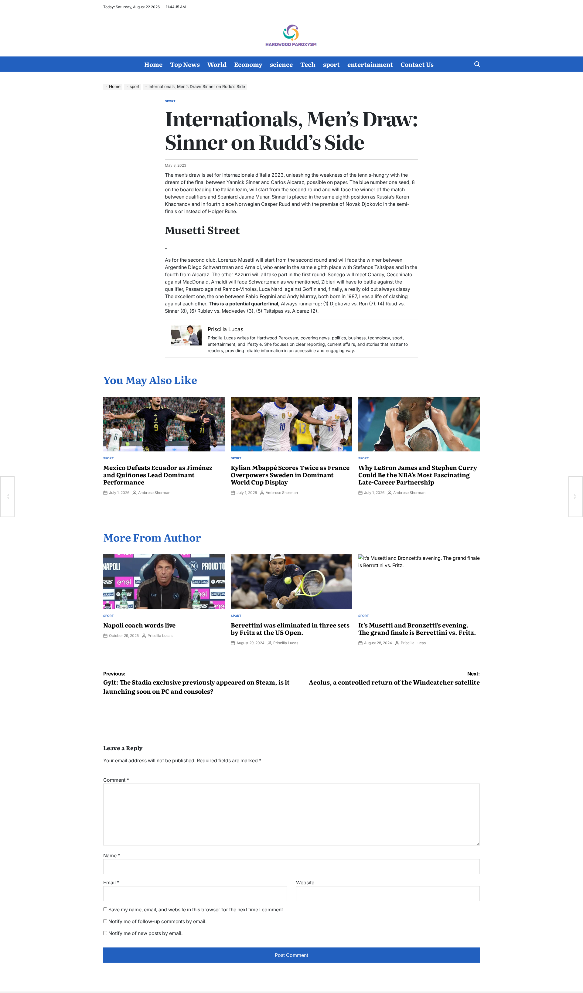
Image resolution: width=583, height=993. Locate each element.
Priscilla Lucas (160, 635)
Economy (248, 64)
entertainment (370, 64)
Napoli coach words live (139, 624)
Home (153, 64)
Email (111, 882)
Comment (116, 780)
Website (305, 882)
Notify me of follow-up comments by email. (157, 921)
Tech (307, 64)
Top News (185, 64)
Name (111, 855)
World (217, 64)
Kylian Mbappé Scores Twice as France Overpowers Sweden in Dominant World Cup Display (290, 474)
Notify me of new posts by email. (145, 933)
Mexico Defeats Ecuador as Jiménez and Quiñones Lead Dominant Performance (158, 474)
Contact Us (417, 64)
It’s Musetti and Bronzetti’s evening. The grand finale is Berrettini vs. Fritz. (417, 628)
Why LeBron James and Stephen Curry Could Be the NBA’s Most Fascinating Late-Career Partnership (417, 474)
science (281, 64)
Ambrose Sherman (154, 492)
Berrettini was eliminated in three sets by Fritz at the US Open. (290, 628)
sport (331, 64)
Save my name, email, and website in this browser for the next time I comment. (196, 909)
